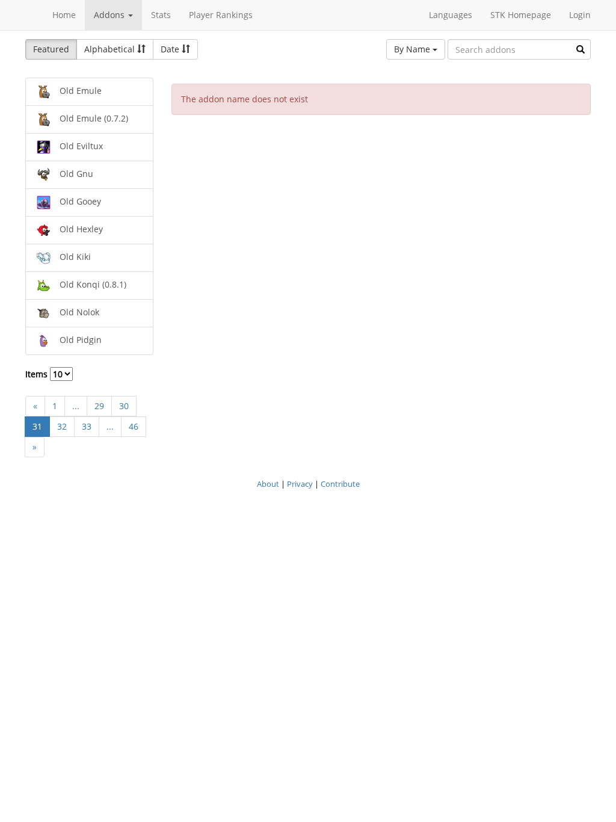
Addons (110, 14)
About (268, 483)
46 (133, 426)
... (75, 406)
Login (580, 14)
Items (37, 374)
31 (37, 426)
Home (64, 14)
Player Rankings (221, 14)
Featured (51, 49)
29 (99, 406)
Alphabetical (110, 49)
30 (124, 406)
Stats (161, 14)
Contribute (340, 483)
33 (86, 426)
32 (62, 426)
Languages (450, 14)
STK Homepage (520, 14)
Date (171, 49)
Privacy (300, 483)
